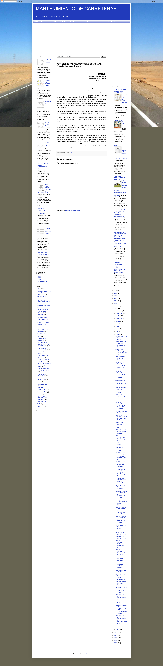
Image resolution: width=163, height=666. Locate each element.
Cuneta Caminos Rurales (47, 124)
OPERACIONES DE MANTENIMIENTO (43, 369)
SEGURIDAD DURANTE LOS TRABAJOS (42, 398)
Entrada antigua (101, 207)
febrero (118, 627)
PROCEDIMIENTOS (43, 384)
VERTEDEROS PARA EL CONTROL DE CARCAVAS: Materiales (120, 374)
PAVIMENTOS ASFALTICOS (41, 375)
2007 (116, 643)
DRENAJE (66, 154)
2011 (115, 632)
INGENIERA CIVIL (42, 281)
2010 (116, 635)
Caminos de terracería (47, 145)
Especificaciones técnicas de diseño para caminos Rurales (44, 254)
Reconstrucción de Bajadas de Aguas (121, 583)
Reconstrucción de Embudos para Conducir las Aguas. (121, 590)
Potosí (39, 382)
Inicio (83, 207)
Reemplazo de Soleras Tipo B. (120, 537)
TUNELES (40, 406)
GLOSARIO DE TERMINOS (42, 339)
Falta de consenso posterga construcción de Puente (120, 390)
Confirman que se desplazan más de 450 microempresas (120, 527)
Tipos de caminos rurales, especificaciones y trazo (42, 166)
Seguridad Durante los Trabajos (58, 22)
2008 (116, 640)
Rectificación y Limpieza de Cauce (119, 448)
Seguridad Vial (41, 401)
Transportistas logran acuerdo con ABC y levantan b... (120, 480)
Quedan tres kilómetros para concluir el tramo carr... (121, 352)
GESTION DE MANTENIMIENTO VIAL (43, 335)
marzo (118, 334)
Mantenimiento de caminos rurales (42, 348)
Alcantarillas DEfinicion (48, 104)
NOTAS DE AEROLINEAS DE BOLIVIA (119, 177)
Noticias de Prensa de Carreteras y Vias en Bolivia (44, 365)
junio (117, 326)
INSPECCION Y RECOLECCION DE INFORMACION (43, 344)
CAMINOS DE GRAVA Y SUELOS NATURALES (43, 292)
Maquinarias (118, 120)
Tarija (39, 404)
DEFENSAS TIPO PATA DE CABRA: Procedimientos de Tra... (121, 417)
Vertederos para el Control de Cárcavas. (120, 358)
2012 (116, 308)
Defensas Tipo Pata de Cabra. (121, 411)
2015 (116, 301)
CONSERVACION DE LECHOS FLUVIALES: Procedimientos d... (120, 456)
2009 (116, 637)
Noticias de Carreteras (77, 22)
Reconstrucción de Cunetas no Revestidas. (121, 487)
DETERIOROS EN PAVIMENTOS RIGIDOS (42, 311)
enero (118, 629)
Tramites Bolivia (119, 232)
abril (117, 331)
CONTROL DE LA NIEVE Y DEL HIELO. (43, 301)
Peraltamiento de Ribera (120, 443)
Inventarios (117, 262)
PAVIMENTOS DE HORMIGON (42, 378)
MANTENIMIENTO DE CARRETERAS (76, 8)
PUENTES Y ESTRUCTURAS (42, 388)
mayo (118, 329)
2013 (116, 306)
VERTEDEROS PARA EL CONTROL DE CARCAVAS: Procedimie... (120, 365)
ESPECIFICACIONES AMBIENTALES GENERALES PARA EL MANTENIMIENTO (43, 322)
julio (117, 323)
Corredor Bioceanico (43, 305)
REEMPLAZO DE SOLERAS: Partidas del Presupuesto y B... (120, 544)
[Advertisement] (81, 39)
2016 (116, 298)
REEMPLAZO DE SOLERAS (120, 570)
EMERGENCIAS (42, 317)
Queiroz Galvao (42, 392)
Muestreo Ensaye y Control (95, 22)
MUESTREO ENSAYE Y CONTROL (43, 360)
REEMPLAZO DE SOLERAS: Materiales (120, 558)
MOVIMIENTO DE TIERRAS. (42, 356)
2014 (116, 303)
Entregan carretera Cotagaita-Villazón (121, 337)
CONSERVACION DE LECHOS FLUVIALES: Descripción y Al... (120, 472)
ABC (120, 22)
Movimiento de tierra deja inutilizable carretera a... (120, 565)
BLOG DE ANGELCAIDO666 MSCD (42, 277)
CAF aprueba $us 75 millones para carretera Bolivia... (121, 502)
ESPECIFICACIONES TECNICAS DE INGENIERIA (120, 91)
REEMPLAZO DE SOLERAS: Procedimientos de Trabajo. (120, 552)
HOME (36, 22)
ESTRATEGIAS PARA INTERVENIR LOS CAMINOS (43, 329)
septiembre (119, 318)
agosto (118, 321)
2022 (116, 293)
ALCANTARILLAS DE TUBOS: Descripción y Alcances (120, 344)
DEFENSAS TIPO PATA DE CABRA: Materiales (121, 431)
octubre (118, 316)
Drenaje (43, 22)
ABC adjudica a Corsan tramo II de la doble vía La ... (120, 382)
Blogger (87, 653)
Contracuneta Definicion (48, 62)
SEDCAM (40, 394)
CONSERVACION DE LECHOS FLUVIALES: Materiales (120, 464)
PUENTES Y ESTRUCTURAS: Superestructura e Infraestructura (42, 211)
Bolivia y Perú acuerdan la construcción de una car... (120, 425)
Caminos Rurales (111, 22)
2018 (116, 296)
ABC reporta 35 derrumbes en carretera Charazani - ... (120, 576)
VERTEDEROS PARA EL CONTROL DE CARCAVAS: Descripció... (120, 405)
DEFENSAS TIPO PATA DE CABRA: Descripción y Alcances (121, 438)
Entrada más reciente (63, 207)
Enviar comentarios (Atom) (73, 210)
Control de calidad (42, 296)
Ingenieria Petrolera (120, 209)
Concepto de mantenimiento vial (47, 84)
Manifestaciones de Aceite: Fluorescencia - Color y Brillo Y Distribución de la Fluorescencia (120, 215)
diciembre (119, 311)
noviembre (119, 313)
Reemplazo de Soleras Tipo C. (120, 533)
